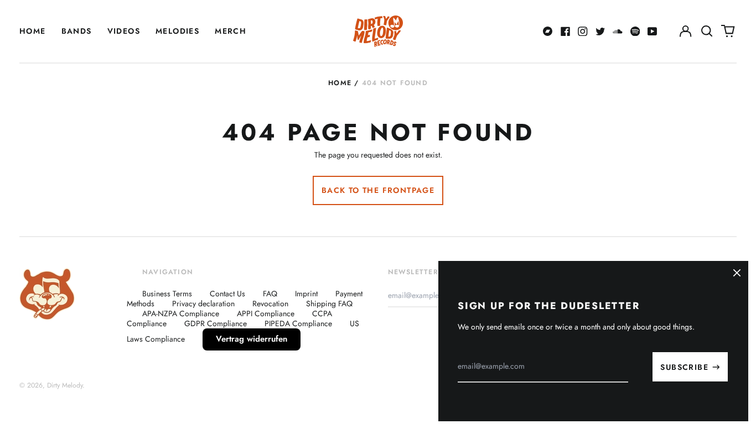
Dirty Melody (64, 385)
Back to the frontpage (378, 190)
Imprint (306, 293)
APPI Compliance (265, 313)
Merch (230, 30)
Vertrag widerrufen (251, 339)
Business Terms (167, 293)
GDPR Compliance (215, 323)
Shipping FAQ (329, 303)
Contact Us (227, 293)
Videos (123, 30)
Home (32, 30)
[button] (707, 31)
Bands (76, 30)
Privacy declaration (203, 303)
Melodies (177, 30)
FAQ (270, 293)
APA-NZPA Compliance (180, 313)
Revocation (270, 303)
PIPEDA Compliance (298, 323)
